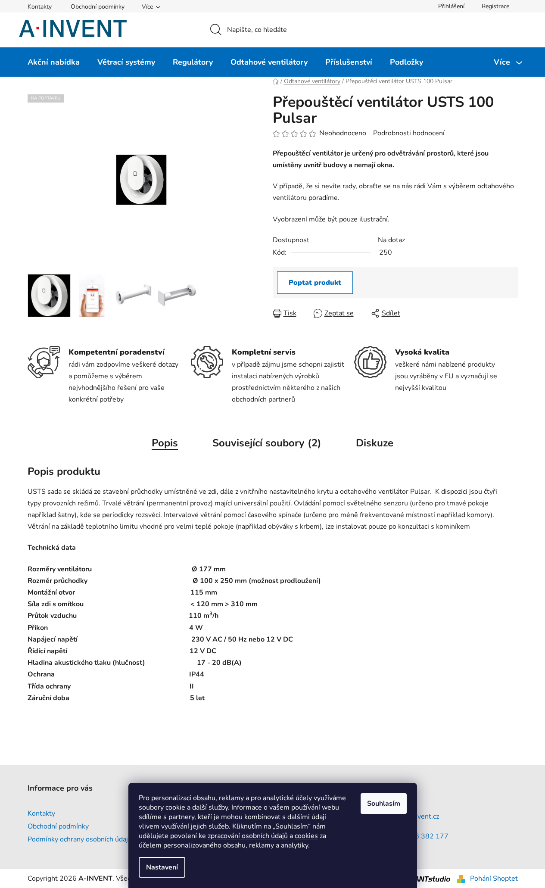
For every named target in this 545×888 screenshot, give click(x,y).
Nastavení (162, 867)
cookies (306, 836)
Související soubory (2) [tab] (266, 443)
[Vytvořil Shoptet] (461, 878)
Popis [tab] (165, 443)
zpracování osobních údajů (248, 836)
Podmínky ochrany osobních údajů (80, 839)
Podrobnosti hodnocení (409, 133)
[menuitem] (53, 62)
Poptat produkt (315, 282)
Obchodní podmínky (98, 7)
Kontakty (40, 7)
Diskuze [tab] (374, 443)
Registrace (495, 6)
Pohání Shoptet (494, 878)
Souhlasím (383, 803)
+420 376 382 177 (417, 836)
